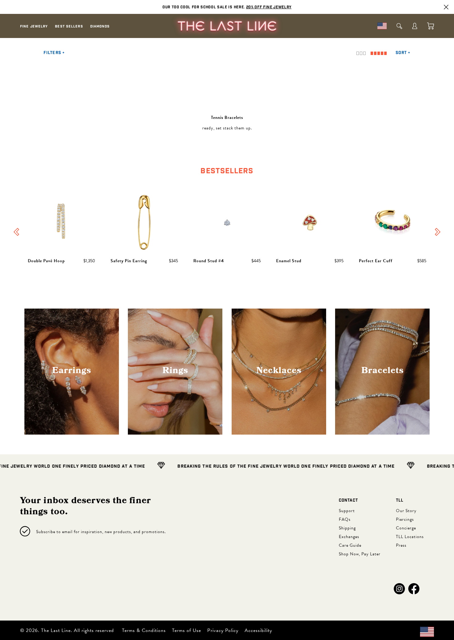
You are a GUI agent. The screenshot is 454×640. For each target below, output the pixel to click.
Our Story (406, 510)
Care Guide (350, 545)
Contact (348, 500)
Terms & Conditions (144, 630)
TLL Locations (410, 536)
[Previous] (16, 232)
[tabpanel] (227, 232)
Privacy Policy (222, 630)
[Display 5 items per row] (379, 53)
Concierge (406, 528)
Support (347, 510)
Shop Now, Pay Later (359, 554)
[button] (399, 588)
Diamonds (100, 26)
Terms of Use (186, 630)
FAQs (345, 519)
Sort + (403, 53)
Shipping (347, 528)
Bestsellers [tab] (226, 171)
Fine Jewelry (34, 26)
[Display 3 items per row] (361, 53)
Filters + (54, 53)
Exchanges (349, 536)
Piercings (405, 519)
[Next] (438, 232)
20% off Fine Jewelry (269, 7)
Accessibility (258, 630)
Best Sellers (69, 26)
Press (401, 545)
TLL (399, 500)
